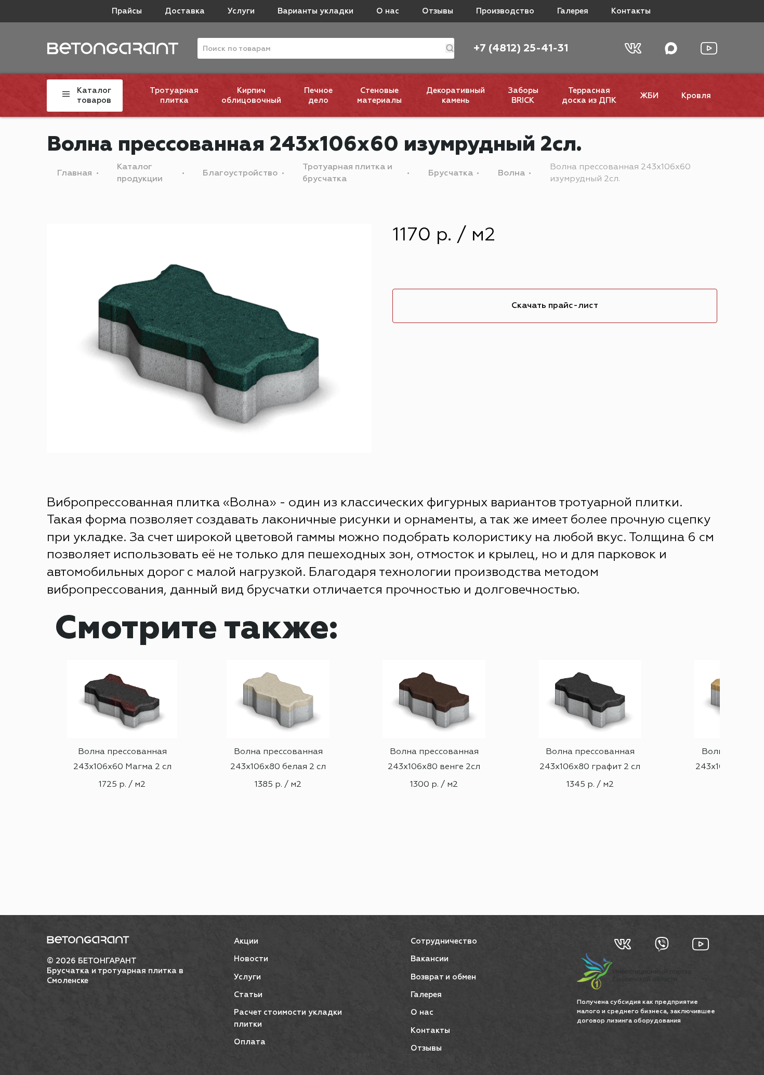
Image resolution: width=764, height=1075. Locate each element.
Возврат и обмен (443, 977)
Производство (505, 11)
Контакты (631, 11)
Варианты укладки (315, 11)
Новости (251, 959)
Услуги (241, 11)
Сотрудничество (444, 941)
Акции (246, 941)
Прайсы (127, 11)
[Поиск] (449, 48)
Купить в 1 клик (122, 823)
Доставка (185, 11)
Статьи (248, 995)
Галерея (572, 11)
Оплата (250, 1042)
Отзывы (437, 11)
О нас (387, 11)
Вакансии (430, 959)
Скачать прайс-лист (554, 306)
